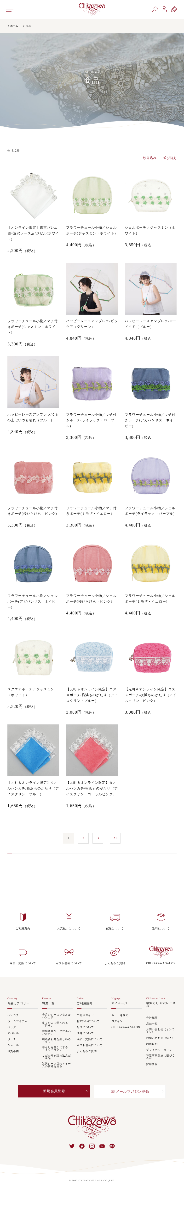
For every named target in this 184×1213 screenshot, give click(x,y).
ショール (13, 1045)
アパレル (13, 1033)
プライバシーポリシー (160, 1050)
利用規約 (152, 1044)
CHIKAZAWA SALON (125, 1027)
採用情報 (152, 1064)
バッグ (11, 1027)
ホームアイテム (17, 1021)
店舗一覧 (152, 1024)
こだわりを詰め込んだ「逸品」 (56, 1057)
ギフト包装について (90, 1045)
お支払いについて (88, 1021)
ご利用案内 (84, 1003)
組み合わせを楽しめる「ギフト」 (56, 1040)
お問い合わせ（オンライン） (160, 1030)
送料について (85, 1033)
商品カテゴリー (18, 1003)
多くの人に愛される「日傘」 (55, 1024)
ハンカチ (13, 1015)
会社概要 (152, 1018)
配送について (85, 1027)
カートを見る (120, 1015)
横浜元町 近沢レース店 (161, 1005)
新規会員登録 (54, 1091)
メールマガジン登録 (132, 1091)
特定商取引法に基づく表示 (160, 1057)
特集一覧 (48, 1003)
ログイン (117, 1021)
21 (115, 838)
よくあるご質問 (87, 1051)
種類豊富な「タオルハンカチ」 (56, 1032)
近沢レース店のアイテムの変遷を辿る (56, 1065)
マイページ (119, 1003)
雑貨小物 (13, 1051)
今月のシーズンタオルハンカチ (56, 1016)
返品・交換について (90, 1039)
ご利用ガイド (85, 1015)
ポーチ (11, 1039)
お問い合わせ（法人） (160, 1038)
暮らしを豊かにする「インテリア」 (55, 1048)
